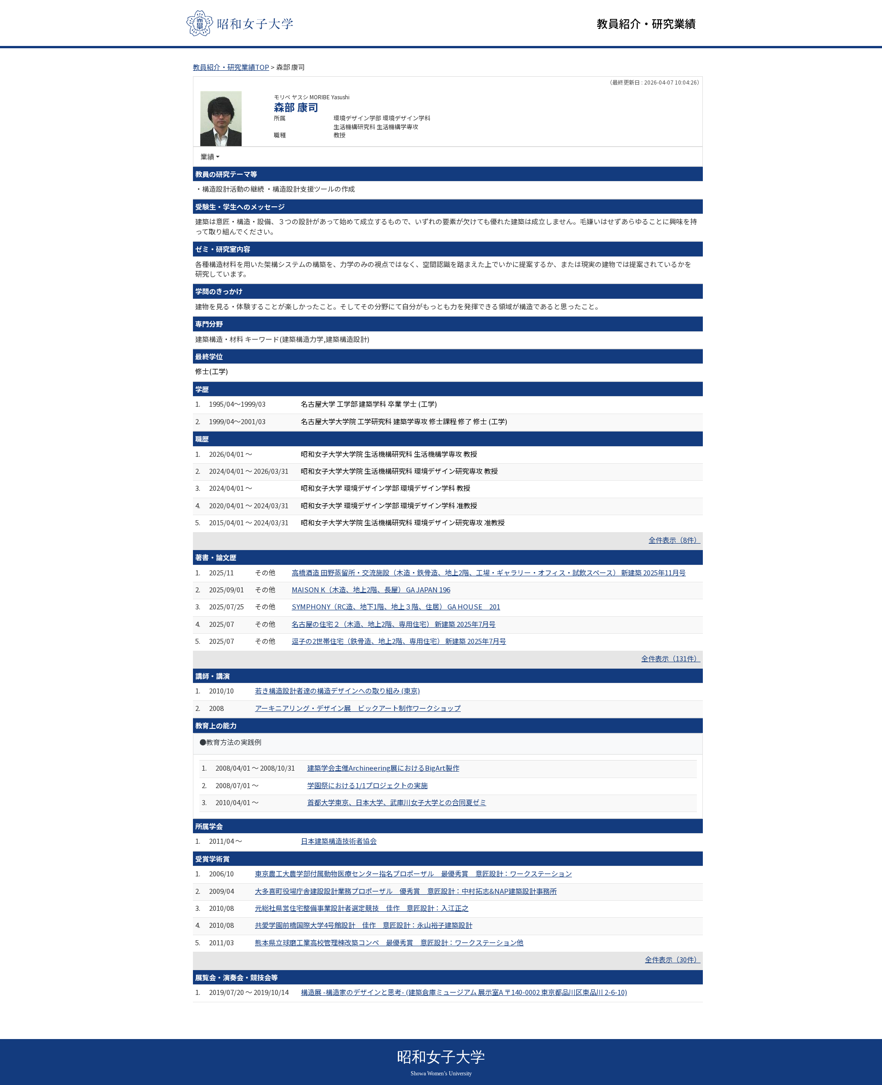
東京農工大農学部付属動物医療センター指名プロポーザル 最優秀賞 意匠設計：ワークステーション (413, 873)
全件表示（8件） (675, 540)
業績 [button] (207, 156)
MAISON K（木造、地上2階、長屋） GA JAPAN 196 (371, 589)
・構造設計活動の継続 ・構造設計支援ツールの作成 (275, 188)
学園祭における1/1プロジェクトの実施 (367, 785)
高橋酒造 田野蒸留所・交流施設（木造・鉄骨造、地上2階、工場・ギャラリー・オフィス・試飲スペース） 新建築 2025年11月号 (489, 572)
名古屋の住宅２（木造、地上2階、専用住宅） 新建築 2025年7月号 (394, 624)
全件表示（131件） (671, 658)
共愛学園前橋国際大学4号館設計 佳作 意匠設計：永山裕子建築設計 (363, 925)
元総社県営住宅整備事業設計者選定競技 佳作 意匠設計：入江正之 (362, 908)
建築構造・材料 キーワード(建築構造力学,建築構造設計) (282, 339)
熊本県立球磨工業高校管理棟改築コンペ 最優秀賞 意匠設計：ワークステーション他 (389, 942)
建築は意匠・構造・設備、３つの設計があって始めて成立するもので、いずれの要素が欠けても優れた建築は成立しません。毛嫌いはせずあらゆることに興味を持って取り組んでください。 (446, 226)
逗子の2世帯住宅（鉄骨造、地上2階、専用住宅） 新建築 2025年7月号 (399, 641)
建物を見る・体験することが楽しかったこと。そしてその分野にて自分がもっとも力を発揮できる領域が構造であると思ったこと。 (398, 306)
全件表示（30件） (673, 959)
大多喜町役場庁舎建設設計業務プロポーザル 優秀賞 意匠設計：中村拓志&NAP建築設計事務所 (406, 891)
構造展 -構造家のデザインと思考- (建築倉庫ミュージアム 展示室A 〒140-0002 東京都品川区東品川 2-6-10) (464, 992)
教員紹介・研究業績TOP (231, 67)
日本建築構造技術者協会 (339, 841)
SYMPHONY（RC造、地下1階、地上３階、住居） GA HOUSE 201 (396, 606)
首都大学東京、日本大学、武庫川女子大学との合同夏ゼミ (396, 802)
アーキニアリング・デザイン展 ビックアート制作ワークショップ (358, 708)
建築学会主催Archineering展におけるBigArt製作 (383, 768)
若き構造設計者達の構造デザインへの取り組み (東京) (337, 690)
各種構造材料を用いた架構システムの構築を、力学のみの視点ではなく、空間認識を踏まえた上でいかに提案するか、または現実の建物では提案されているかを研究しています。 (443, 268)
